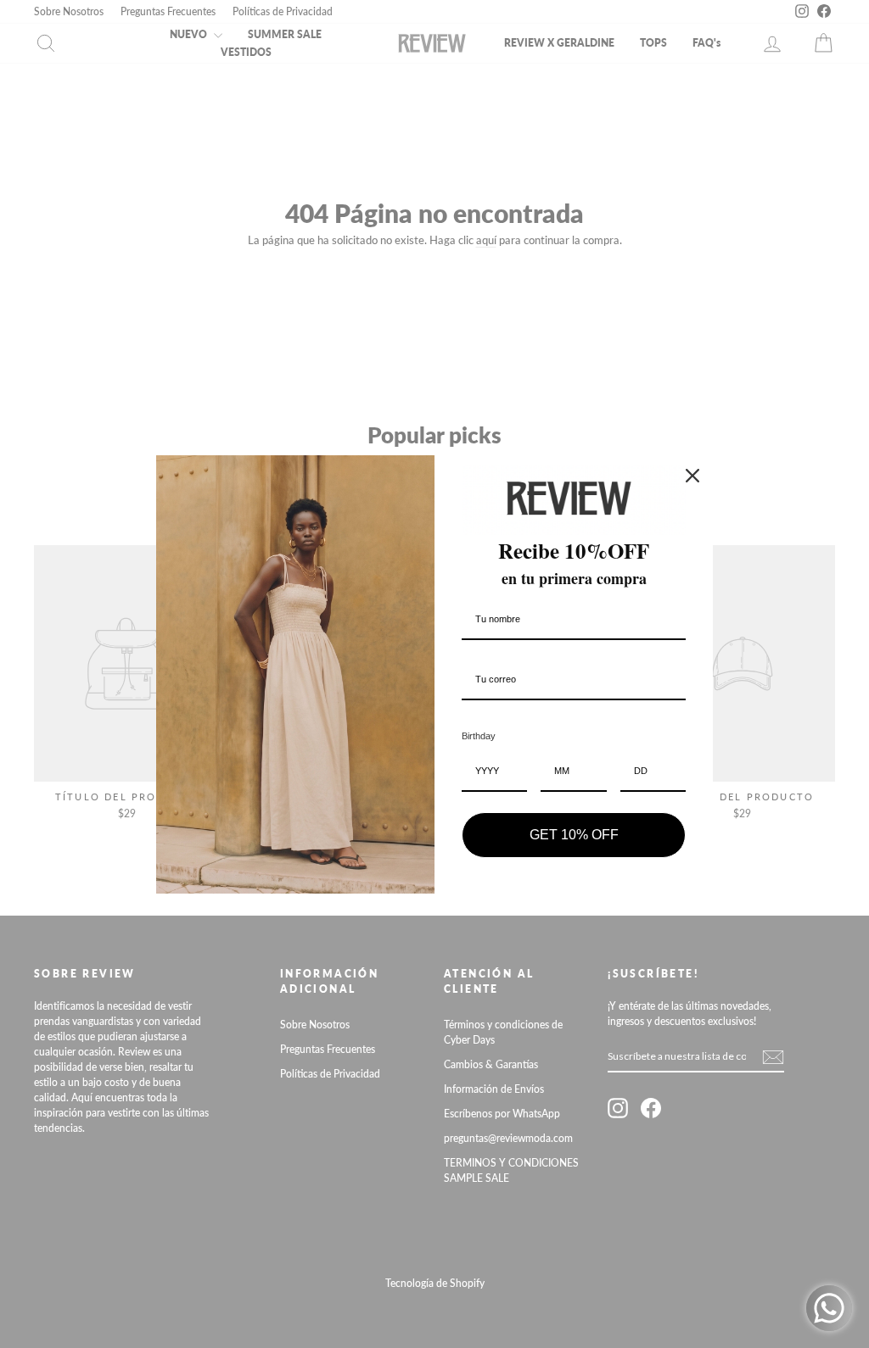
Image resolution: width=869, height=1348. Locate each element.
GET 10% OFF (574, 834)
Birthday (479, 736)
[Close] (692, 475)
